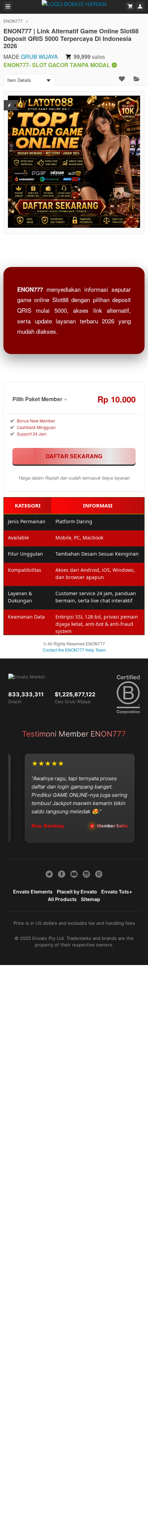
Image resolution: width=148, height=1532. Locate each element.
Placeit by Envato (77, 891)
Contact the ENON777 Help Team (74, 650)
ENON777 (13, 21)
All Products (62, 899)
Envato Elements (33, 891)
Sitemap (90, 899)
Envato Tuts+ (116, 891)
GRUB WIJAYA (39, 57)
